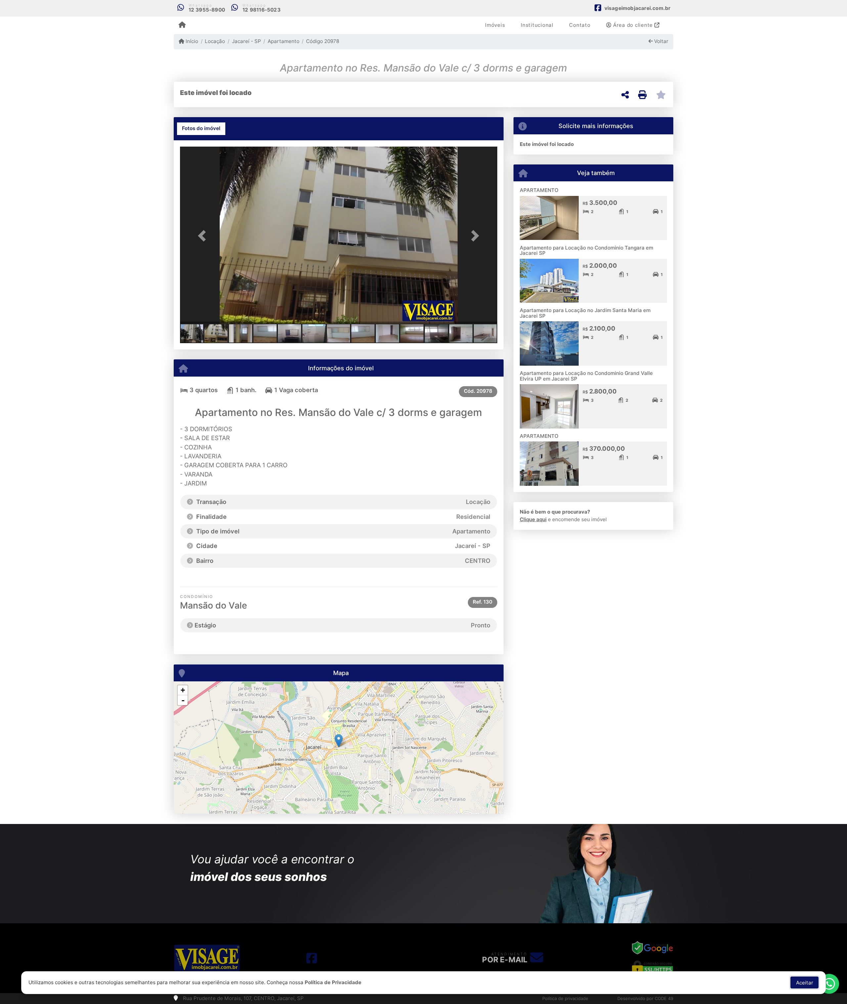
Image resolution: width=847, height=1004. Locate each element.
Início (191, 41)
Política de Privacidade (333, 982)
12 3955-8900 (207, 10)
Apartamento (283, 41)
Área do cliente (632, 25)
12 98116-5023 (262, 10)
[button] (204, 235)
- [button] (183, 700)
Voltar (660, 41)
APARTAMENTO (539, 190)
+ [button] (183, 690)
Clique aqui (533, 519)
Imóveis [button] (495, 25)
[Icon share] (311, 958)
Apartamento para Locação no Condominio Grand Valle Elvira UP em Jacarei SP (586, 376)
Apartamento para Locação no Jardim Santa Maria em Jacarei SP (585, 313)
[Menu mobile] (182, 25)
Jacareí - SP (246, 41)
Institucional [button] (537, 25)
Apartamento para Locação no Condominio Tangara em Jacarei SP (586, 250)
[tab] (201, 128)
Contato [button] (579, 25)
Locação (215, 41)
